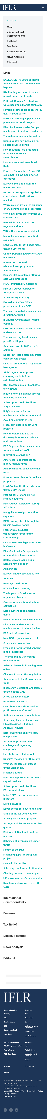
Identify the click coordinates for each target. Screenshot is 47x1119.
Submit (27, 1060)
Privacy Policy (31, 1091)
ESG (5, 1026)
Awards (7, 1066)
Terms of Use (19, 1091)
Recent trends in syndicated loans (23, 619)
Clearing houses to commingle (21, 873)
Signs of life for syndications (20, 813)
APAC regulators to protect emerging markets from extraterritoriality (18, 376)
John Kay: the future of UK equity (22, 868)
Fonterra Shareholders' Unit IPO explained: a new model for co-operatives (21, 175)
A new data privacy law (16, 643)
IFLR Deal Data (10, 1054)
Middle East (29, 1032)
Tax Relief (12, 46)
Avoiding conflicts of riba (17, 420)
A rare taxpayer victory (16, 297)
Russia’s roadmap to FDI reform (21, 759)
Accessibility (8, 1091)
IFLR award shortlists (15, 701)
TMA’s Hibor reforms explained (21, 231)
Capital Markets (10, 1022)
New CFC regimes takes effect (20, 638)
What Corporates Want (13, 1046)
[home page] (9, 7)
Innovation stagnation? (16, 455)
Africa (27, 1014)
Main (10, 27)
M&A (5, 1018)
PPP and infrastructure (16, 633)
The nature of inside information (21, 136)
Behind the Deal (10, 1030)
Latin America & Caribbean (31, 1026)
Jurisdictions (30, 1050)
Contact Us (29, 1066)
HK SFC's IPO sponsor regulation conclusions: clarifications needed (22, 196)
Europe (28, 1022)
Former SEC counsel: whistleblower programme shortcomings (18, 266)
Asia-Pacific (10, 568)
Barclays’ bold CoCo (15, 583)
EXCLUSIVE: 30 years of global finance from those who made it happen (21, 83)
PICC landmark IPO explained (20, 283)
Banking (7, 1014)
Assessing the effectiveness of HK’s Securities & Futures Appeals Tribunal (21, 724)
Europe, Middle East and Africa (21, 573)
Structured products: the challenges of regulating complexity (17, 745)
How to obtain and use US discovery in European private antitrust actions (20, 437)
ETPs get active (12, 804)
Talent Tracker (9, 1050)
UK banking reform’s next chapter (22, 878)
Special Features (16, 51)
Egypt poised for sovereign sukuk (22, 808)
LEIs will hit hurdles (14, 863)
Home (27, 1046)
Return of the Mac (13, 849)
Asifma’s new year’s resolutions (21, 715)
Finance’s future (12, 772)
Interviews (8, 1034)
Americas (8, 578)
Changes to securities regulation (22, 674)
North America (30, 1036)
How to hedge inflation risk (18, 754)
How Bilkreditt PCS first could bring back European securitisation (20, 153)
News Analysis (15, 57)
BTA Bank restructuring (16, 588)
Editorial (12, 62)
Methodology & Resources (31, 1055)
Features (12, 41)
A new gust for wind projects (20, 818)
